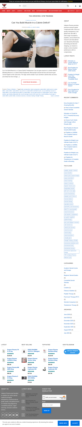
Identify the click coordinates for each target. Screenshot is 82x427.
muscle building (44, 94)
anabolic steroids (68, 170)
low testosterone (74, 206)
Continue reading (31, 82)
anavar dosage (75, 175)
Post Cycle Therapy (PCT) (71, 297)
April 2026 (67, 317)
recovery (77, 222)
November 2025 (68, 323)
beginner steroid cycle (69, 185)
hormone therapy (68, 201)
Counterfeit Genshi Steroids (69, 281)
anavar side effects (68, 178)
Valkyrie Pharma (72, 255)
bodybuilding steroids (69, 188)
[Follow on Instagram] (6, 414)
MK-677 (66, 209)
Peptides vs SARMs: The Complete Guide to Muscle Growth (70, 134)
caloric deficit (9, 90)
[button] (75, 6)
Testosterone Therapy (70, 305)
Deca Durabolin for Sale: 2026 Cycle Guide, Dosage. (73, 91)
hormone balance (68, 199)
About (8, 10)
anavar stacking (68, 180)
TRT (65, 255)
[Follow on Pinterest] (17, 414)
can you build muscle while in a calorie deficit (19, 92)
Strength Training (39, 95)
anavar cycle (67, 175)
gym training (9, 94)
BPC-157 (66, 191)
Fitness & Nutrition (31, 20)
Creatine (66, 287)
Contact (20, 10)
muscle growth (73, 209)
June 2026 (67, 314)
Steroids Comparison (70, 302)
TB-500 (75, 240)
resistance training (30, 95)
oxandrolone (74, 214)
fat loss (51, 92)
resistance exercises (21, 95)
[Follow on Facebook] (3, 414)
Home (3, 10)
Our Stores (27, 10)
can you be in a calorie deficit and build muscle (30, 90)
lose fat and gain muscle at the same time (31, 94)
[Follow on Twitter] (10, 414)
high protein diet (16, 94)
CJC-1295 (72, 191)
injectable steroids (68, 204)
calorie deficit (16, 90)
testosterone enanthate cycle (71, 243)
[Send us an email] (13, 414)
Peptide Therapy (68, 294)
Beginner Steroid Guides (71, 275)
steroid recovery (68, 230)
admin (37, 27)
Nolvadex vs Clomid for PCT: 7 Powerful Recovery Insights (71, 115)
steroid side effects (68, 235)
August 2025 (67, 330)
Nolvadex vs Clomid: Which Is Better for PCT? (73, 62)
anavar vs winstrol (68, 183)
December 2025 (68, 320)
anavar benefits (68, 173)
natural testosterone (69, 211)
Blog (33, 10)
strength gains (67, 238)
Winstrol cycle (67, 257)
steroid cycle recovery (69, 227)
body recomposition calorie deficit (38, 89)
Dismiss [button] (70, 1)
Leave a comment (55, 95)
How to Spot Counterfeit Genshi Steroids (71, 108)
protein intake (12, 95)
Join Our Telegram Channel (72, 351)
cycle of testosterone (69, 193)
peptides (72, 217)
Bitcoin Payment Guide (55, 10)
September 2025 (68, 327)
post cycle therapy (68, 222)
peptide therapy (68, 219)
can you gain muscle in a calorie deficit (40, 92)
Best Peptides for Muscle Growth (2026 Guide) (73, 69)
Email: (44, 401)
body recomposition (25, 89)
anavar (75, 170)
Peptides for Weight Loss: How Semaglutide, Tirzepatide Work (73, 77)
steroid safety (67, 232)
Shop (13, 10)
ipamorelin (66, 206)
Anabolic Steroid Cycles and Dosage (71, 269)
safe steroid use (68, 224)
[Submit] (68, 5)
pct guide (66, 217)
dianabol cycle (67, 196)
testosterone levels (68, 245)
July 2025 (67, 333)
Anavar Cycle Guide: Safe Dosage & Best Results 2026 (71, 122)
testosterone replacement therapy (70, 251)
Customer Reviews (41, 10)
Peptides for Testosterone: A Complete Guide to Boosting (71, 159)
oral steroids (67, 214)
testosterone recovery (69, 248)
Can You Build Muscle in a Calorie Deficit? (31, 23)
